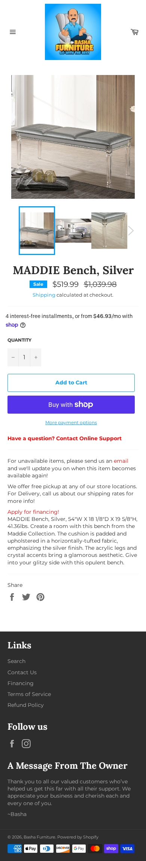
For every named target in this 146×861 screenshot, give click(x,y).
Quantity (19, 340)
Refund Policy (25, 705)
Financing (20, 683)
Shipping (44, 295)
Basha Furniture (39, 837)
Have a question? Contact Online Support (64, 438)
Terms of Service (29, 694)
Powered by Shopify (77, 837)
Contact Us (22, 672)
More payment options (71, 422)
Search (16, 661)
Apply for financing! (33, 511)
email (121, 461)
